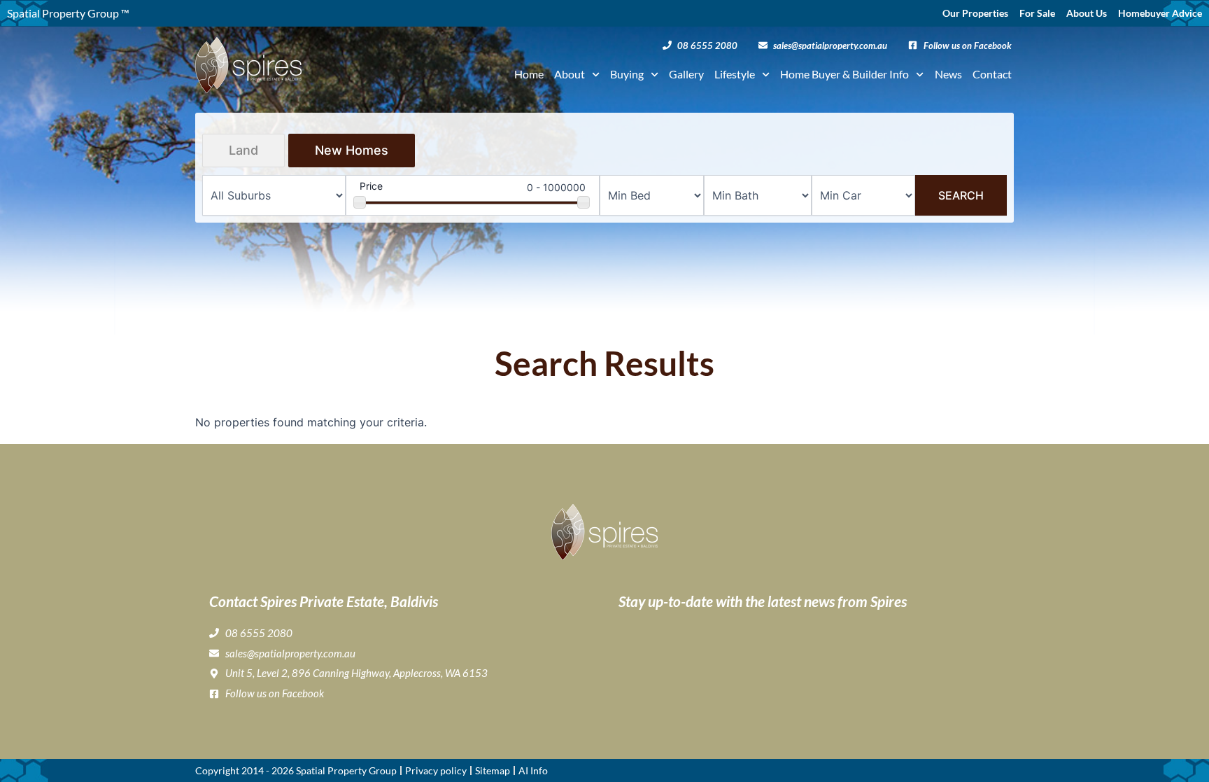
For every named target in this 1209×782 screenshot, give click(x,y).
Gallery (686, 74)
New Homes (351, 150)
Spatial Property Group (346, 770)
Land (243, 150)
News (948, 74)
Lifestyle (734, 74)
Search (961, 195)
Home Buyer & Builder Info (844, 74)
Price (371, 186)
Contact (992, 74)
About (569, 74)
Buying (627, 74)
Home (529, 74)
